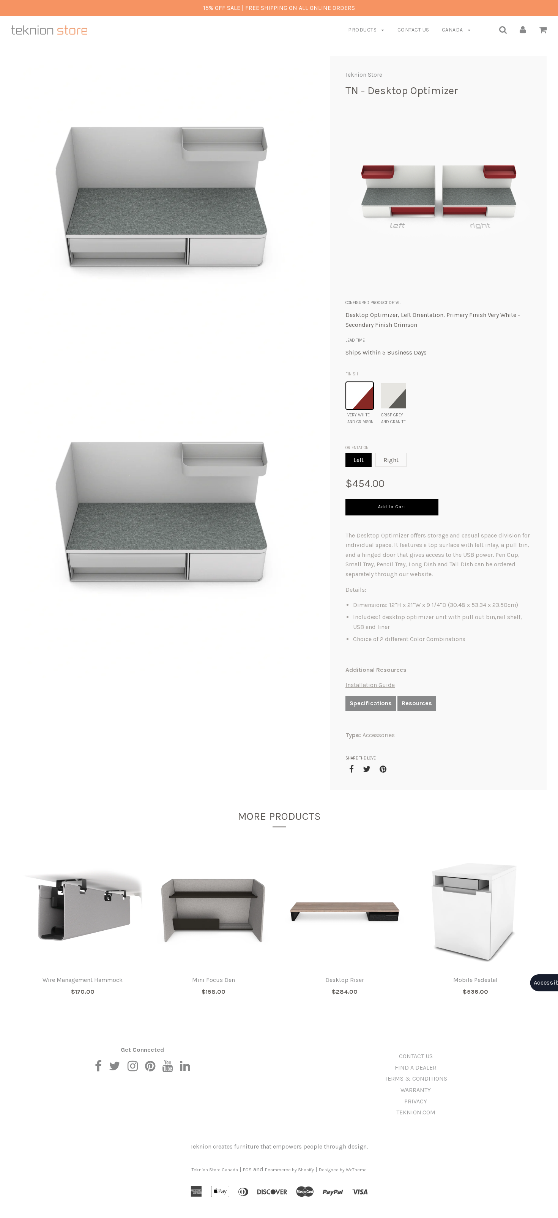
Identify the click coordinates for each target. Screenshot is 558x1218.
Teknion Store (363, 74)
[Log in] (523, 29)
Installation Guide (370, 685)
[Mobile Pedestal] (475, 911)
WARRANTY (415, 1090)
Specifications (371, 703)
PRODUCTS (363, 30)
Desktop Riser (344, 979)
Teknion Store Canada (215, 1169)
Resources (417, 703)
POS (247, 1169)
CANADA (453, 30)
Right (391, 459)
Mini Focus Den (213, 979)
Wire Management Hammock (83, 979)
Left (358, 459)
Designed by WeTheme (343, 1169)
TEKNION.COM (415, 1112)
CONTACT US (413, 30)
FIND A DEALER (416, 1067)
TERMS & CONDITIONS (416, 1078)
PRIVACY (415, 1101)
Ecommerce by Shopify (289, 1169)
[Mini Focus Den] (213, 911)
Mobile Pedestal (475, 979)
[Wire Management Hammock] (82, 911)
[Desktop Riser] (344, 911)
